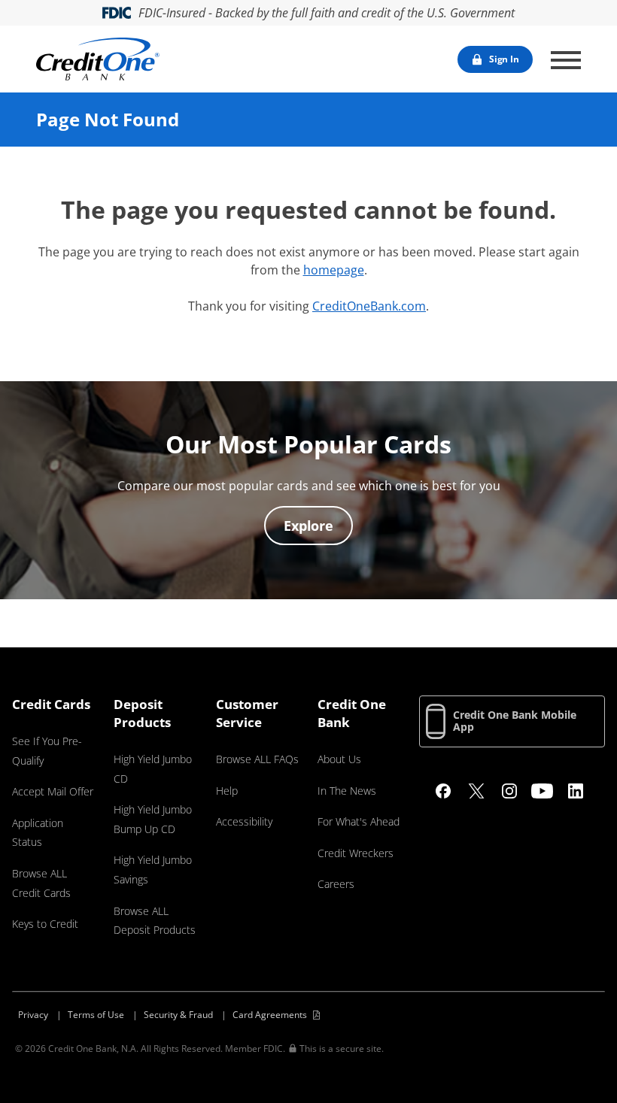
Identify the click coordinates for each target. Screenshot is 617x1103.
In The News (347, 790)
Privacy (33, 1014)
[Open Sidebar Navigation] (566, 60)
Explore (308, 526)
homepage (333, 270)
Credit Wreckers (356, 853)
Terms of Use (96, 1014)
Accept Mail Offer (52, 791)
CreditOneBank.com (369, 306)
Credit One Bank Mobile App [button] (514, 721)
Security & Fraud (178, 1014)
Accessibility (244, 821)
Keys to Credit (45, 924)
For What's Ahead (359, 821)
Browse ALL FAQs (257, 759)
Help (227, 790)
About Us (339, 759)
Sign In (504, 59)
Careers (336, 884)
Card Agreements (270, 1014)
